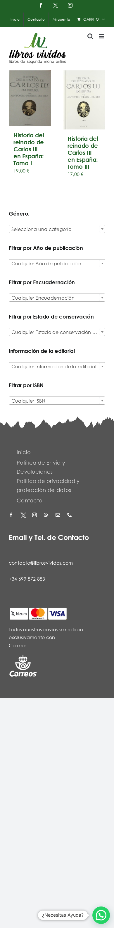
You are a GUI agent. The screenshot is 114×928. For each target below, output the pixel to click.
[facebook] (12, 515)
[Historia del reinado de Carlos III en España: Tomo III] (84, 99)
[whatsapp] (47, 515)
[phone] (70, 515)
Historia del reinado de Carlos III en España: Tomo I (28, 149)
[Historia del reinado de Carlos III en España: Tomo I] (30, 98)
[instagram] (35, 515)
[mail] (58, 515)
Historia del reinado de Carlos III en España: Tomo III (83, 152)
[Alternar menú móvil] (102, 36)
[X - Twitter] (23, 515)
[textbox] (57, 229)
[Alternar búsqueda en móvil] (90, 36)
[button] (101, 915)
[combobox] (57, 229)
